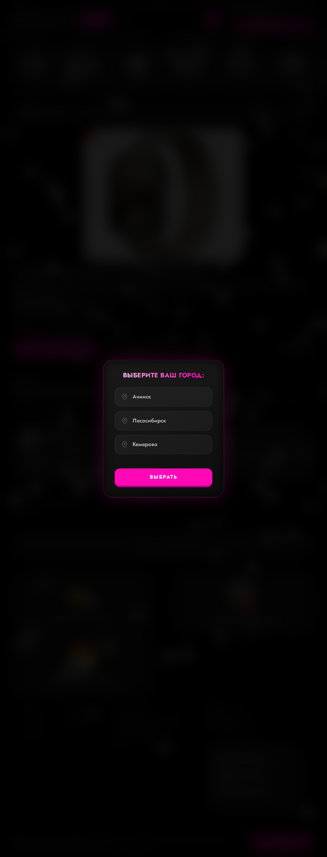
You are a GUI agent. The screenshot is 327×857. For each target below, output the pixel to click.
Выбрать (164, 476)
